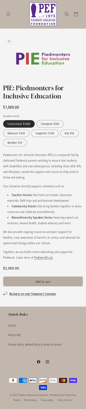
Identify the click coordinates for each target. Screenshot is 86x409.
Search (12, 325)
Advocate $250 (16, 133)
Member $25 (15, 143)
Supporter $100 (45, 133)
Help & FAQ (14, 335)
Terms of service (65, 399)
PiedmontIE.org (43, 257)
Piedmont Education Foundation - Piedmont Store (41, 394)
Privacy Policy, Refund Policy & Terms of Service (35, 344)
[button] (8, 14)
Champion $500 (50, 124)
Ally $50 (69, 133)
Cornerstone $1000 (19, 124)
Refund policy (30, 399)
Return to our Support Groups (32, 294)
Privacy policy (47, 399)
